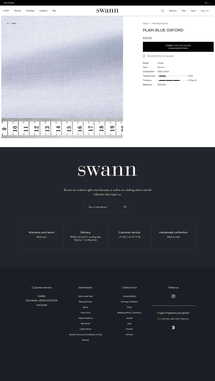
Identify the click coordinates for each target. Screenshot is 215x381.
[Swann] (107, 10)
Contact (41, 295)
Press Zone (85, 312)
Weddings (30, 10)
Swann (146, 23)
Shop (6, 10)
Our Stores (9, 3)
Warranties (85, 323)
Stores (85, 307)
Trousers (129, 329)
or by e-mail (41, 304)
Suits (129, 323)
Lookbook (43, 10)
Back (14, 23)
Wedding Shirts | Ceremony (129, 312)
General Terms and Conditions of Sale (85, 334)
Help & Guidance (85, 318)
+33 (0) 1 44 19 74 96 (129, 236)
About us (173, 10)
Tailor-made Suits (85, 296)
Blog (54, 11)
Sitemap (85, 340)
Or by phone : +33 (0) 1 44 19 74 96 (41, 300)
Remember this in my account (160, 56)
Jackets (129, 318)
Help (183, 11)
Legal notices (85, 329)
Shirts (129, 307)
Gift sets (129, 334)
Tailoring (17, 10)
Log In (193, 10)
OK (125, 206)
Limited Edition (129, 296)
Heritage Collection (129, 301)
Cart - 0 (204, 11)
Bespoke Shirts (85, 301)
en (206, 3)
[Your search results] (162, 10)
